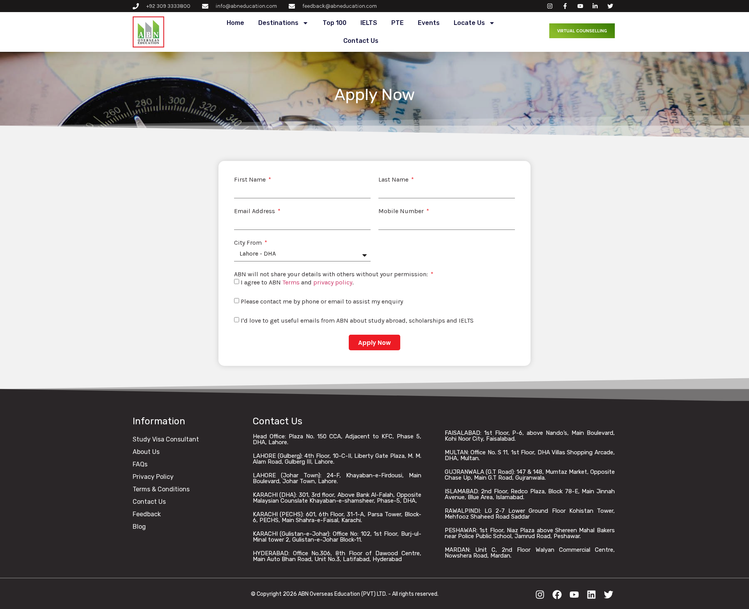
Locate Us (469, 22)
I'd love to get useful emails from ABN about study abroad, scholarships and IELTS (357, 320)
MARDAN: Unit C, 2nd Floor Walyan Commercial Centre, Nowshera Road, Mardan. (530, 552)
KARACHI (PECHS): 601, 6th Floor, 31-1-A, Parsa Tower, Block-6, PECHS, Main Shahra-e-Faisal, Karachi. (337, 517)
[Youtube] (574, 594)
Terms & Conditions (161, 489)
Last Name (394, 180)
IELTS (368, 22)
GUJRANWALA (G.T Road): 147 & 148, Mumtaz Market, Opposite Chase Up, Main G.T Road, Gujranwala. (530, 474)
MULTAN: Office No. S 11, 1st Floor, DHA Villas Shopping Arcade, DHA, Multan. (530, 455)
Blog (139, 526)
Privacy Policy (153, 476)
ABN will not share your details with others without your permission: (332, 274)
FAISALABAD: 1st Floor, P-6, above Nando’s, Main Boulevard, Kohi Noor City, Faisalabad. (530, 435)
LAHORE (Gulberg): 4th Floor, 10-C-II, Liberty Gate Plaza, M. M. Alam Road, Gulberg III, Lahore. (337, 458)
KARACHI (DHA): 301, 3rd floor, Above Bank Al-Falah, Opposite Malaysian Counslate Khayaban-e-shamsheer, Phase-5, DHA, (337, 497)
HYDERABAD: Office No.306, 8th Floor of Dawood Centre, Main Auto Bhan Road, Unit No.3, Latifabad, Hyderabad (337, 556)
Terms (291, 282)
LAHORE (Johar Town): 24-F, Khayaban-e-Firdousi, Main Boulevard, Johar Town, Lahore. (337, 478)
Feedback (147, 514)
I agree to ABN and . (297, 282)
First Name (250, 180)
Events (429, 22)
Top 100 (334, 22)
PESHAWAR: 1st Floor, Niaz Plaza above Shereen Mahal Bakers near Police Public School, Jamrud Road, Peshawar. (530, 533)
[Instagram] (540, 594)
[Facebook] (557, 594)
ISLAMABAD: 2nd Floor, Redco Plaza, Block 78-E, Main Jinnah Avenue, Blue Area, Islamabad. (530, 494)
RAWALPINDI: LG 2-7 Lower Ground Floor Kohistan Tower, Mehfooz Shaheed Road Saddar (530, 513)
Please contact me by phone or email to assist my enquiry (322, 301)
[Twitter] (608, 594)
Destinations (278, 22)
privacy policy (332, 282)
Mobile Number (401, 211)
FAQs (140, 464)
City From (248, 243)
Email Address (255, 211)
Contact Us (360, 40)
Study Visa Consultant (166, 439)
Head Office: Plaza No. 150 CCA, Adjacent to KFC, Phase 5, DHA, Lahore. (337, 439)
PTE (397, 22)
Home (235, 22)
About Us (146, 451)
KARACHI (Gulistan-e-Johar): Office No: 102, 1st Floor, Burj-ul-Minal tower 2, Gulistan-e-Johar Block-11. (337, 536)
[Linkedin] (591, 594)
